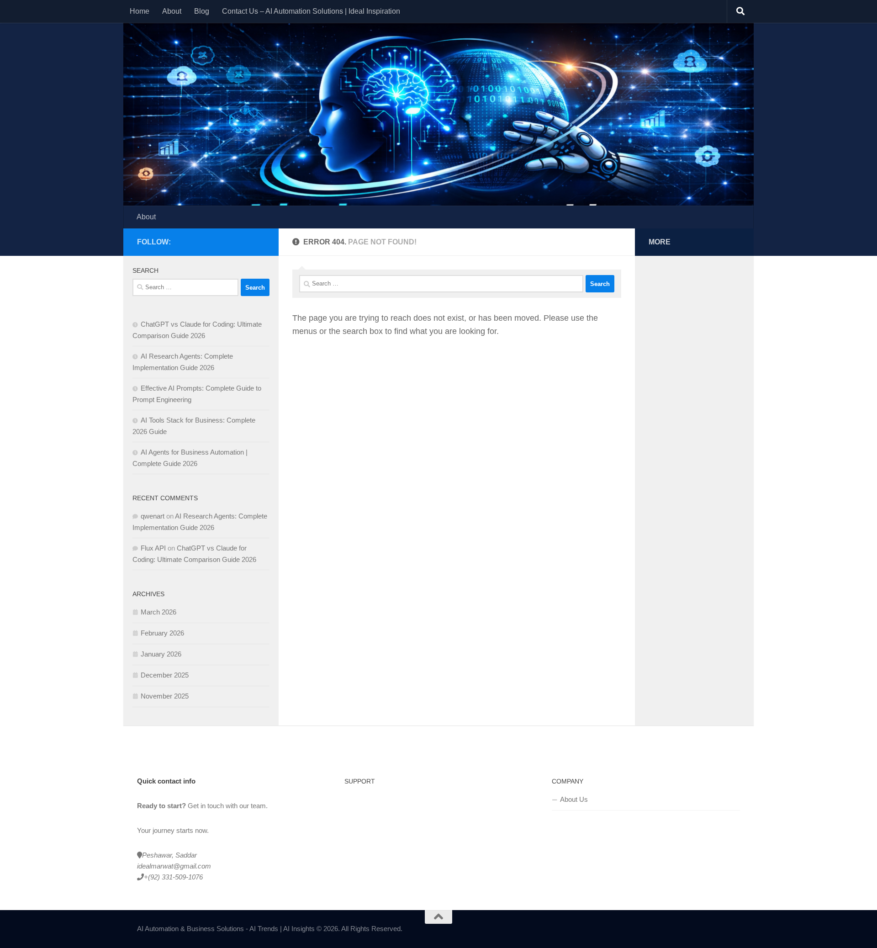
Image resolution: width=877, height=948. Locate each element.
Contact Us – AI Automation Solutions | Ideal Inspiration (311, 11)
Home (139, 11)
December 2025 (165, 675)
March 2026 (158, 612)
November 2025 (165, 696)
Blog (201, 11)
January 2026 (161, 654)
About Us (574, 799)
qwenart (152, 516)
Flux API (153, 548)
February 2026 (162, 633)
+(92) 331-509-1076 (173, 877)
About (171, 11)
